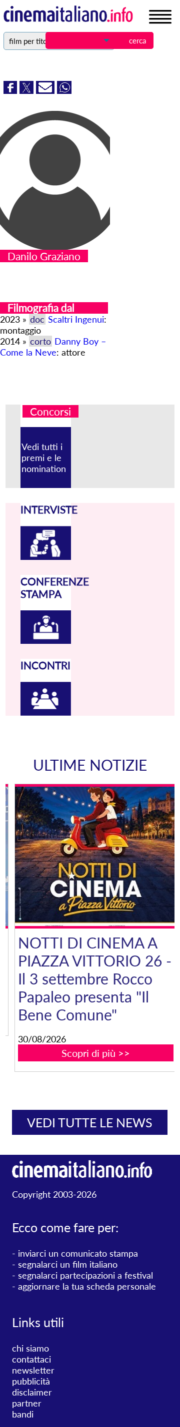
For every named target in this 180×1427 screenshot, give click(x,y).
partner (27, 1403)
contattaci (31, 1359)
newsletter (33, 1370)
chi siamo (30, 1348)
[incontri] (46, 712)
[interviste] (46, 556)
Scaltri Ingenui (76, 319)
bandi (23, 1414)
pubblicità (31, 1381)
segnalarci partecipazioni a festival (85, 1275)
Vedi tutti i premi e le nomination (44, 457)
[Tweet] (28, 90)
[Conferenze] (46, 640)
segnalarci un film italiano (68, 1264)
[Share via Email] (46, 90)
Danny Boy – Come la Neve (53, 347)
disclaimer (32, 1392)
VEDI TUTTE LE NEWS (89, 1122)
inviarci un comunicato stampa (78, 1253)
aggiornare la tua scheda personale (87, 1286)
